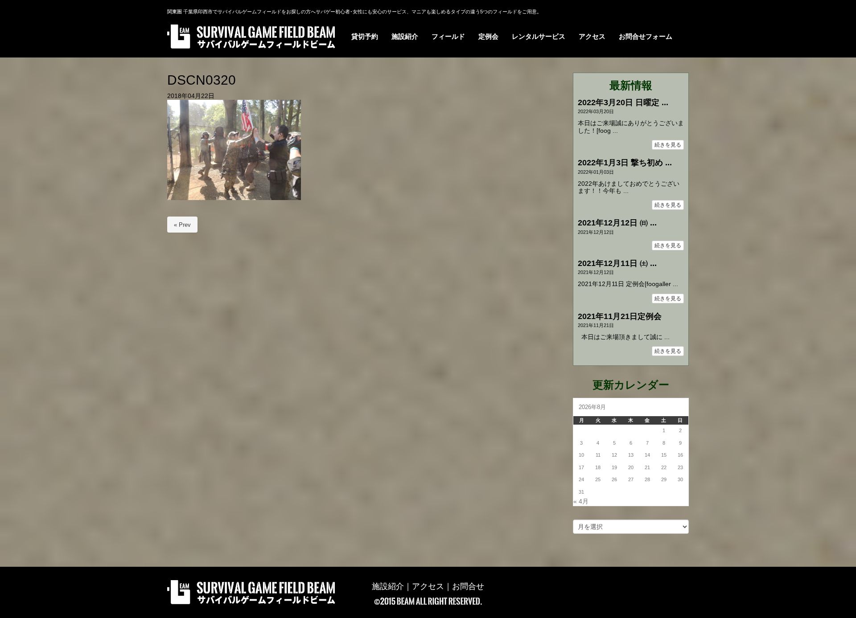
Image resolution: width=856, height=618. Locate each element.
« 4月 (580, 501)
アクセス (428, 586)
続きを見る (667, 145)
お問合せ (468, 586)
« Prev (182, 224)
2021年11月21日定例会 (620, 316)
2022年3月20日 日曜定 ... (623, 102)
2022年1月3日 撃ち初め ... (625, 162)
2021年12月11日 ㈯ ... (617, 263)
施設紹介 (388, 586)
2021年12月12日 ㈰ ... (617, 222)
